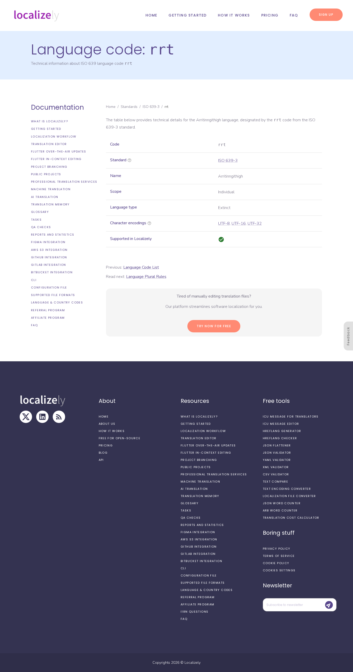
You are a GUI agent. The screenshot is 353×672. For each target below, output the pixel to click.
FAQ (294, 15)
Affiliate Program (48, 318)
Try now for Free (214, 326)
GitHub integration (49, 257)
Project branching (49, 167)
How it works (234, 15)
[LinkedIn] (42, 417)
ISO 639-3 (151, 106)
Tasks (36, 219)
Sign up (326, 14)
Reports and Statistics (52, 235)
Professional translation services (64, 182)
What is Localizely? (49, 121)
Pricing (269, 15)
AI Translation (44, 197)
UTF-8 (224, 223)
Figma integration (48, 242)
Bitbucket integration (52, 272)
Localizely (193, 662)
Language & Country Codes (57, 302)
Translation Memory (50, 204)
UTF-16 (239, 223)
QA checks (41, 227)
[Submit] (329, 605)
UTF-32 (255, 223)
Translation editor (49, 144)
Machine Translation (51, 189)
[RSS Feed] (59, 417)
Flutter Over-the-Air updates (58, 151)
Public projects (46, 174)
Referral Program (48, 310)
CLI (33, 280)
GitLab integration (48, 265)
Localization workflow (53, 136)
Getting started (187, 15)
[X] (26, 417)
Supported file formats (53, 295)
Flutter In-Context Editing (56, 159)
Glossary (40, 212)
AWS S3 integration (49, 250)
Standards (129, 106)
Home (151, 15)
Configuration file (49, 287)
